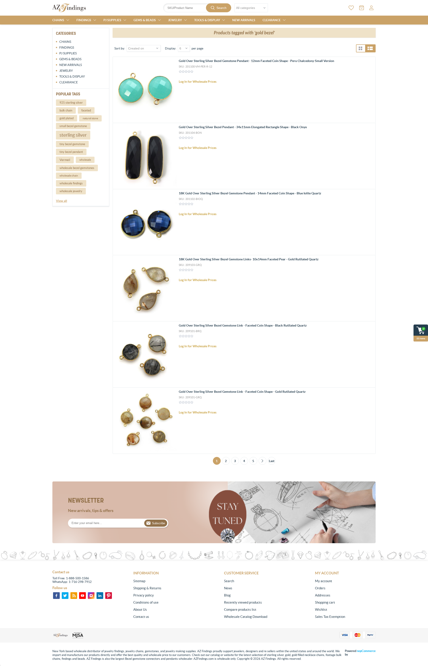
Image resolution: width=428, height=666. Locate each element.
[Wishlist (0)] (351, 8)
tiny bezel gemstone (72, 144)
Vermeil (65, 160)
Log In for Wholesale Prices (197, 81)
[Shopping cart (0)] (361, 8)
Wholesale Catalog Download (245, 617)
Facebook (56, 595)
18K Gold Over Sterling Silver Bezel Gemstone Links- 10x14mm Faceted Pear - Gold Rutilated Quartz (249, 259)
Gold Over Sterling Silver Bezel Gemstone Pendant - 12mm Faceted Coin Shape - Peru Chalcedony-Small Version (256, 61)
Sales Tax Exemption (330, 617)
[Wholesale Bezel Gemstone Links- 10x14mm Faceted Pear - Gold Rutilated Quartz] (146, 288)
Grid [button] (360, 48)
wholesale (85, 159)
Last (271, 461)
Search (221, 8)
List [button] (370, 48)
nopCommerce (366, 651)
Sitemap (139, 581)
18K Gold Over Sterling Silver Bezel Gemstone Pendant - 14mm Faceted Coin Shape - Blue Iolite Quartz (250, 193)
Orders (320, 588)
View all (61, 201)
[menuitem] (163, 581)
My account (323, 581)
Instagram (91, 595)
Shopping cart (325, 602)
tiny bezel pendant (71, 152)
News (228, 588)
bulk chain (66, 110)
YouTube (82, 595)
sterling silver (73, 135)
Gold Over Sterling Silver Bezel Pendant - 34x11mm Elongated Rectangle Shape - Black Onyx (243, 127)
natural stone (90, 118)
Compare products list (240, 609)
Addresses (322, 595)
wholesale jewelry (71, 191)
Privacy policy (143, 595)
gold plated (67, 118)
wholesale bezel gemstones (77, 168)
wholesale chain (69, 175)
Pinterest (108, 595)
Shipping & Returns (147, 588)
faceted (86, 110)
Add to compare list (369, 88)
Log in (371, 8)
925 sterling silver (71, 102)
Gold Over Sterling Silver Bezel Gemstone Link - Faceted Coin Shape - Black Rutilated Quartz (243, 325)
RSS (73, 595)
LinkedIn (100, 595)
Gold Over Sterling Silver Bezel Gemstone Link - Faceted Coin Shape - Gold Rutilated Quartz (242, 391)
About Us (140, 609)
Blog (227, 595)
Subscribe (158, 523)
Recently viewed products (243, 602)
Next (262, 461)
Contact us (141, 617)
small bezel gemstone (73, 126)
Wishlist (321, 609)
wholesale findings (71, 183)
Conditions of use (145, 602)
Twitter (65, 595)
